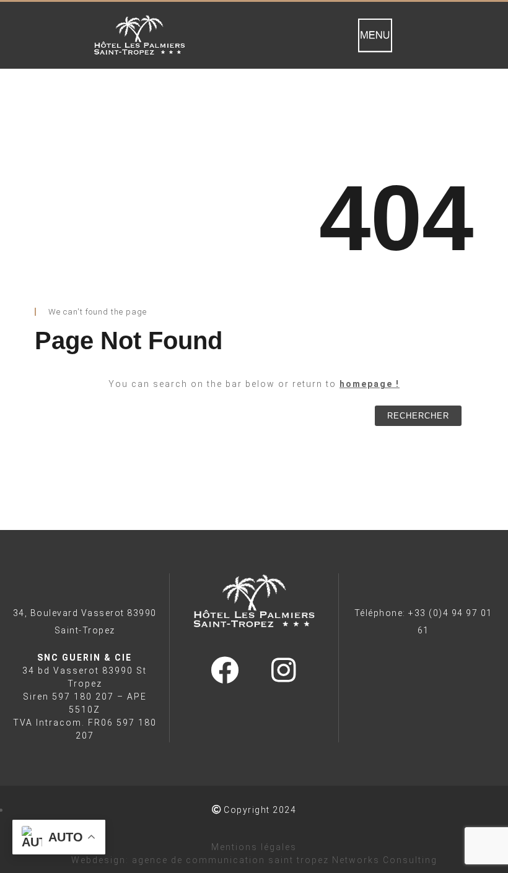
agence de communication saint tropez (230, 860)
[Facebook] (224, 670)
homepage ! (369, 384)
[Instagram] (283, 670)
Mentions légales (254, 847)
